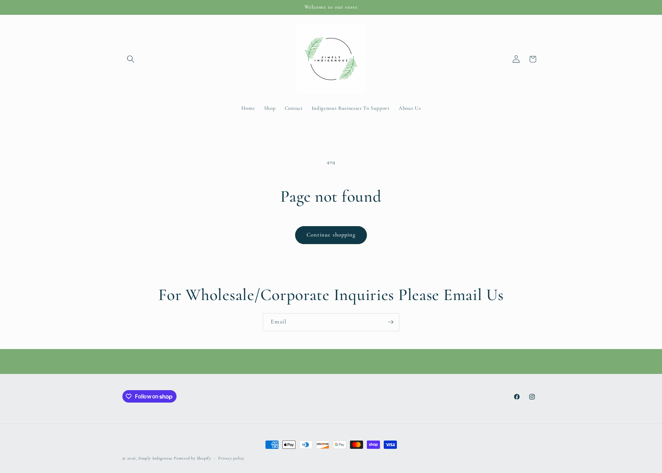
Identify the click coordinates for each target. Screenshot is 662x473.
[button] (130, 59)
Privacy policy (231, 458)
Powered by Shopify (192, 458)
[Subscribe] (390, 322)
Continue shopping (331, 234)
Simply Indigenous (155, 458)
